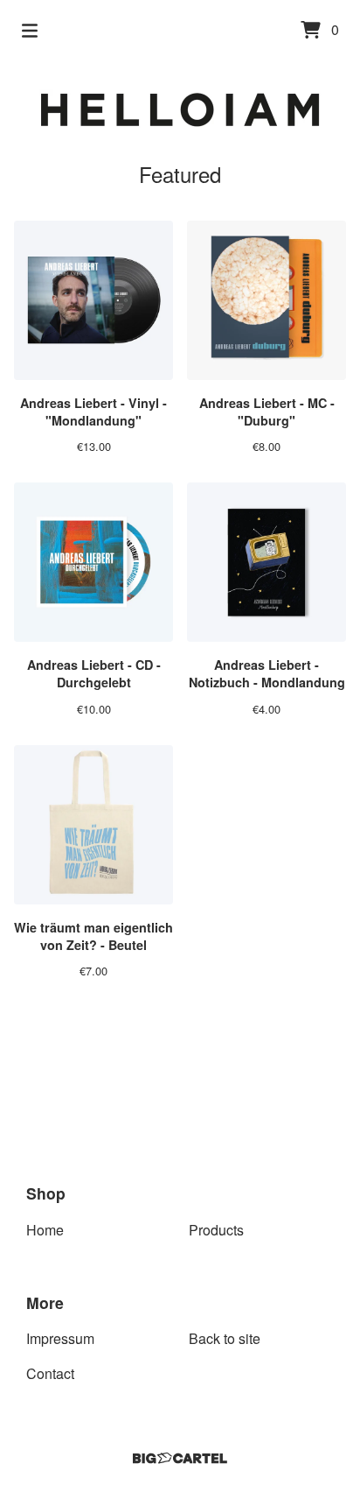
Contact (50, 1373)
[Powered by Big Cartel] (180, 1458)
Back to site (224, 1338)
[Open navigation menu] (29, 30)
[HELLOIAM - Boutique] (180, 109)
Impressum (60, 1338)
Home (45, 1230)
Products (216, 1230)
